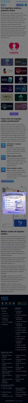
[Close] (25, 193)
